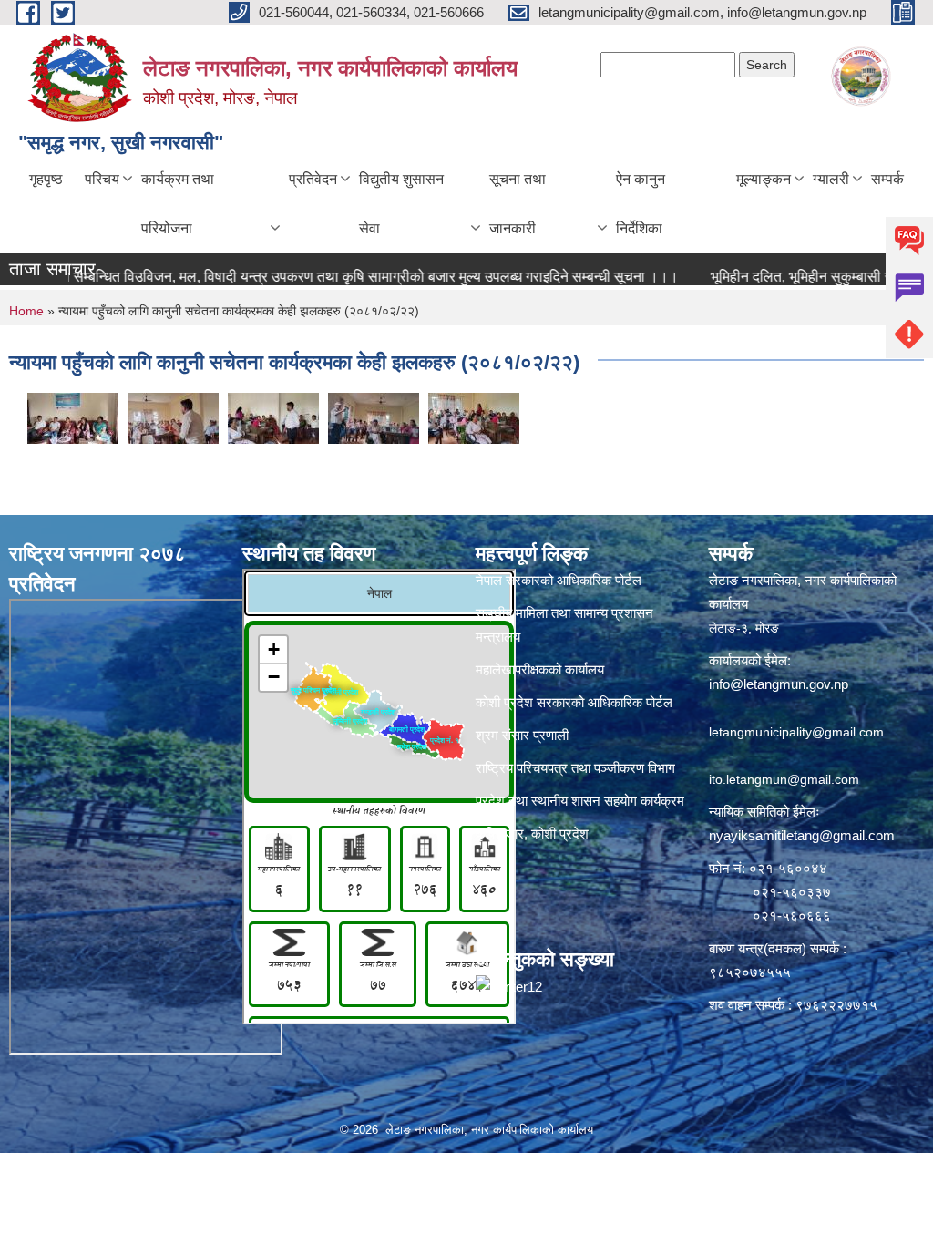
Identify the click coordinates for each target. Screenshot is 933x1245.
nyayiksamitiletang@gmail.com (802, 835)
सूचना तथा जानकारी (517, 203)
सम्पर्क (887, 179)
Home (26, 311)
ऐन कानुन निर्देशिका (640, 203)
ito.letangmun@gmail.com (784, 779)
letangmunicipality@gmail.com (796, 732)
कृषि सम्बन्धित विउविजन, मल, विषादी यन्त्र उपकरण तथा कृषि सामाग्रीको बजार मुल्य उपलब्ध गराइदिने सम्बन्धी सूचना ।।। (338, 276)
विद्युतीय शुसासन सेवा (401, 203)
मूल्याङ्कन (763, 179)
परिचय (102, 179)
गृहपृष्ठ (46, 179)
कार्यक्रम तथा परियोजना (177, 203)
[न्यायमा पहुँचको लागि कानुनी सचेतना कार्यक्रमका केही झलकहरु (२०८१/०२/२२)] (72, 417)
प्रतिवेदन (313, 179)
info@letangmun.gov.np (778, 684)
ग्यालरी (831, 179)
